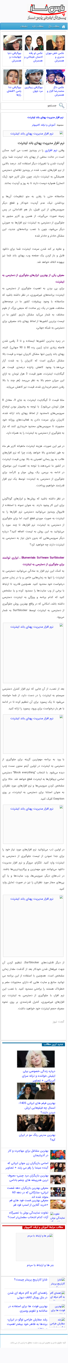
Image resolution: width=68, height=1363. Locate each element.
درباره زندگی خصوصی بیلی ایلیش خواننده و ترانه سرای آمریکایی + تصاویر (38, 1076)
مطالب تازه (37, 26)
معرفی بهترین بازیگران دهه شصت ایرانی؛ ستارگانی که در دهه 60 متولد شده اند (27, 1192)
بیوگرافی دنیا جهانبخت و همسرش (14, 57)
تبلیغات (23, 26)
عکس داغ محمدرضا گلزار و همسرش (55, 91)
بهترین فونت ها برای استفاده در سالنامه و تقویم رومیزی (27, 1308)
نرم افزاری (51, 150)
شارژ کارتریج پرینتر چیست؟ (30, 1279)
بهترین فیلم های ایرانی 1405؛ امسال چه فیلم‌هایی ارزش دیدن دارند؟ (37, 1108)
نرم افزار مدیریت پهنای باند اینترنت (45, 117)
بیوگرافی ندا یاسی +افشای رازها (14, 91)
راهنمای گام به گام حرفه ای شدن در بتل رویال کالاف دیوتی (27, 1295)
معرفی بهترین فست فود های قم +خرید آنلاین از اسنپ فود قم (29, 1202)
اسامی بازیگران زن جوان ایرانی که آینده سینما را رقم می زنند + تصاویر (27, 1165)
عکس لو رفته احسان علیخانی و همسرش (33, 57)
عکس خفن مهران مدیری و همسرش (55, 57)
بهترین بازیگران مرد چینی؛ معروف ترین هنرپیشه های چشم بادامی (28, 1177)
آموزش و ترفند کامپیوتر (43, 125)
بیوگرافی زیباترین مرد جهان (34, 89)
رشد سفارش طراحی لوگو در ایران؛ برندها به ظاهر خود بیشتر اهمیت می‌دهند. (27, 1324)
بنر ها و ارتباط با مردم (40, 1265)
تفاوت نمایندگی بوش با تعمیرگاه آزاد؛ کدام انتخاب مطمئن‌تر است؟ (28, 1215)
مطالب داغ (53, 26)
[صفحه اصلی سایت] (63, 26)
